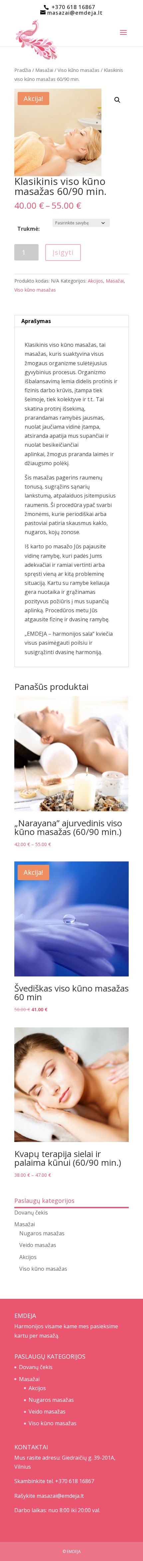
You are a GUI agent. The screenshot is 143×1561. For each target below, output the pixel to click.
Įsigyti (63, 252)
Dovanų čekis (31, 1212)
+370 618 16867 (72, 7)
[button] (117, 100)
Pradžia (22, 70)
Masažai (44, 70)
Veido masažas (37, 1245)
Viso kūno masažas (78, 70)
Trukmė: (28, 228)
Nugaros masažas (42, 1233)
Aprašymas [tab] (36, 321)
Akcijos (95, 281)
